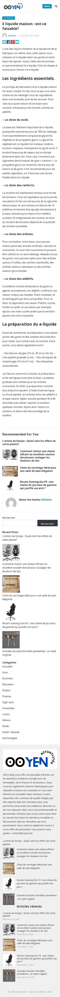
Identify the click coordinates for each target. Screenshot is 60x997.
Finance (6, 696)
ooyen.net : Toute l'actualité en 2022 (34, 991)
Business (7, 678)
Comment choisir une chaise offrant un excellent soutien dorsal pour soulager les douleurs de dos (37, 455)
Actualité (8, 18)
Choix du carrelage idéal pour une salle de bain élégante (38, 469)
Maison (6, 720)
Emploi (6, 690)
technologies (9, 738)
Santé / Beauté (10, 732)
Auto (5, 672)
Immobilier (8, 708)
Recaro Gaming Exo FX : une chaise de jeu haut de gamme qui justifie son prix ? (38, 485)
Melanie (12, 35)
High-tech (8, 702)
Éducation (8, 684)
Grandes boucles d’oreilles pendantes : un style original (32, 972)
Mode (5, 726)
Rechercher (8, 517)
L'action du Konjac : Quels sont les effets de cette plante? (29, 442)
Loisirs (6, 714)
